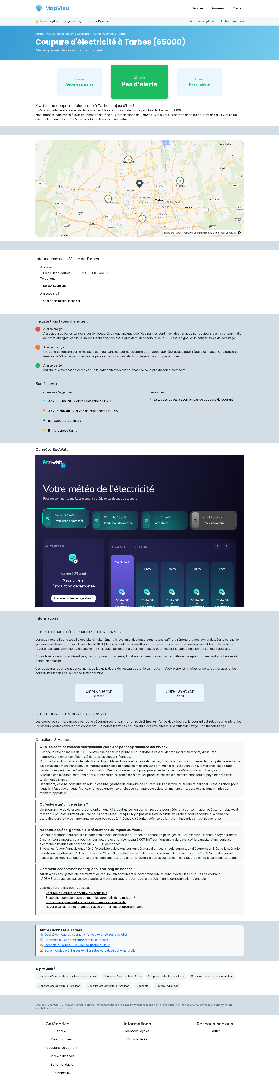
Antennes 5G (61, 1073)
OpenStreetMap (228, 232)
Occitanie (83, 33)
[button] (139, 184)
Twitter (215, 1031)
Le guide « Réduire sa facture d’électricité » (76, 893)
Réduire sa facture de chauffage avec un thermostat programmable (94, 907)
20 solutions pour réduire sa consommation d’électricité (86, 902)
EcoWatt (146, 115)
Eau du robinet (62, 1039)
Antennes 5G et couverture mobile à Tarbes (76, 940)
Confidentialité (137, 1039)
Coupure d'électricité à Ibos (166, 976)
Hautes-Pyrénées (217, 21)
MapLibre (169, 232)
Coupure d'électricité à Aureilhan (212, 976)
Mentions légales (137, 1031)
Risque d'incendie (61, 1056)
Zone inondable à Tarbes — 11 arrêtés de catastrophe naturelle (90, 950)
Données (218, 8)
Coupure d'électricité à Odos (122, 976)
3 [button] (180, 181)
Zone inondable (62, 1064)
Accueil (198, 8)
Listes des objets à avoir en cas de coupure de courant (193, 399)
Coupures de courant (60, 33)
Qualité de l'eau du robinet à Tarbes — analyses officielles (86, 934)
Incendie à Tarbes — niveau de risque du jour (77, 945)
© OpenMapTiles (200, 232)
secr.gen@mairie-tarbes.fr (61, 301)
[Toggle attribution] (239, 232)
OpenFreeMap (183, 232)
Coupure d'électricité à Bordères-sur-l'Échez (67, 976)
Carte (237, 8)
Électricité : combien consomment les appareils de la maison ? (90, 897)
